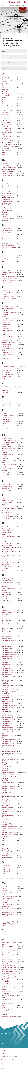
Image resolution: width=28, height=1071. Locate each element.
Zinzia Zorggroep (7, 961)
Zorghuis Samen (6, 983)
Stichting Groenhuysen (8, 670)
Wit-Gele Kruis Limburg (8, 898)
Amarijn (4, 97)
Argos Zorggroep (7, 110)
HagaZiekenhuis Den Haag (9, 312)
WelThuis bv (5, 890)
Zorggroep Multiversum (8, 973)
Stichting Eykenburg (7, 668)
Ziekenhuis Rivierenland (8, 957)
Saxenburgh (5, 610)
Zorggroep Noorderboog (9, 976)
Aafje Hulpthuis (6, 78)
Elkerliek (4, 255)
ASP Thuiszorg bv (7, 112)
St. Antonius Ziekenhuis (8, 632)
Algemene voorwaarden (7, 1063)
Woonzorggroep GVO (8, 922)
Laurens (4, 413)
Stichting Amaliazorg (8, 644)
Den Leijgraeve (6, 237)
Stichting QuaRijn (7, 749)
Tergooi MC (5, 849)
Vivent (4, 876)
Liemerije (4, 425)
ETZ (3, 262)
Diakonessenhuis (6, 243)
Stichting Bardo (6, 646)
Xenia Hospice (6, 934)
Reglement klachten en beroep (8, 1059)
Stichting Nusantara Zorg (9, 729)
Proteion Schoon (6, 527)
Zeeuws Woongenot (7, 946)
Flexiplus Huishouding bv (9, 272)
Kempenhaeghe (6, 401)
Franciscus (5, 274)
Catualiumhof (6, 192)
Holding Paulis (6, 334)
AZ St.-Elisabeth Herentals (9, 146)
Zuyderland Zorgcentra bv (9, 1016)
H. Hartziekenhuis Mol (8, 306)
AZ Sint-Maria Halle (7, 142)
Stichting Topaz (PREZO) (9, 777)
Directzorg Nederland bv (9, 247)
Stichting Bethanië (7, 648)
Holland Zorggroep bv (8, 336)
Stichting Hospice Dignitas (9, 687)
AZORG (4, 155)
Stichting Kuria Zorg (7, 723)
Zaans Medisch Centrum (9, 942)
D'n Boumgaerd (6, 228)
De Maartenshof (6, 232)
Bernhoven (5, 163)
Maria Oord (5, 444)
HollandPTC (5, 338)
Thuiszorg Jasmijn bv (8, 851)
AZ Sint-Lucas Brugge (8, 140)
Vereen (4, 867)
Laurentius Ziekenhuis (8, 415)
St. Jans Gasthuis (7, 636)
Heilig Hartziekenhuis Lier (9, 318)
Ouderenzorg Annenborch (9, 516)
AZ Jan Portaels (6, 124)
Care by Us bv (6, 184)
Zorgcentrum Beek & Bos (9, 967)
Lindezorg (5, 428)
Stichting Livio (6, 725)
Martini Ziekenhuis (7, 446)
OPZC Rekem (5, 514)
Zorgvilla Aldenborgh (8, 1003)
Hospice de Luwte (7, 340)
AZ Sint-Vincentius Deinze (9, 144)
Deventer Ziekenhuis (7, 239)
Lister (3, 430)
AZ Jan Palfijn (6, 122)
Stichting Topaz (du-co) (8, 774)
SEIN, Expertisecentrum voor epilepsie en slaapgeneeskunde (8, 614)
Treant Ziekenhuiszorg (8, 857)
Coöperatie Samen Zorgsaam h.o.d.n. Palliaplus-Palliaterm (8, 203)
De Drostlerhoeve (7, 230)
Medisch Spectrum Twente (9, 464)
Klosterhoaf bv (6, 405)
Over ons (3, 5)
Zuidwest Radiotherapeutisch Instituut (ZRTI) (7, 1009)
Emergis (4, 258)
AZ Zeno (4, 153)
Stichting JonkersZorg (8, 715)
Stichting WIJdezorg (8, 782)
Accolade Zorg (6, 84)
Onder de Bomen (7, 512)
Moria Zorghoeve (7, 472)
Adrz (3, 86)
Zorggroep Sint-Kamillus (9, 978)
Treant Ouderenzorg (7, 855)
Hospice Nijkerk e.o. (7, 352)
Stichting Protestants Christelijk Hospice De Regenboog (8, 745)
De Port (4, 235)
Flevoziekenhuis (6, 270)
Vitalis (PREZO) (6, 872)
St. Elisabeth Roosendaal (9, 634)
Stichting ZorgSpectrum (9, 832)
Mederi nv (5, 458)
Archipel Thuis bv (7, 108)
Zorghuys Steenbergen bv (9, 986)
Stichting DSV (6, 662)
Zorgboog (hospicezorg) (8, 965)
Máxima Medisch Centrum (9, 448)
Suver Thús (5, 838)
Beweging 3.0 (6, 165)
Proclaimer (3, 1050)
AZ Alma (4, 120)
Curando (4, 216)
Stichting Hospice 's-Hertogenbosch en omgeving (7, 681)
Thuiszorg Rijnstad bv (8, 853)
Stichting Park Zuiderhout (9, 739)
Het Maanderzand (7, 328)
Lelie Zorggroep (6, 421)
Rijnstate (4, 598)
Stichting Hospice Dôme (8, 690)
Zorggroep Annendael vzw (9, 971)
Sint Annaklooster (7, 618)
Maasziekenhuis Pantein (9, 440)
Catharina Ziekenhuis (8, 186)
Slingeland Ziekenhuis (8, 624)
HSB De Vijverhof (7, 354)
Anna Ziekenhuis (6, 102)
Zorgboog (5, 963)
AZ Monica (5, 126)
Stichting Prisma (6, 741)
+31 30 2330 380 (6, 1038)
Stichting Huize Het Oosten (9, 705)
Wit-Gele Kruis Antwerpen (9, 896)
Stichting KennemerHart (9, 719)
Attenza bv (5, 118)
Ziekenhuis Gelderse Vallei (9, 955)
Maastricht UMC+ (7, 438)
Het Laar (4, 326)
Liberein (4, 423)
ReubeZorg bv (6, 592)
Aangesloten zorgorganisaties (17, 5)
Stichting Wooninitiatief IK (9, 786)
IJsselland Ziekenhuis (8, 366)
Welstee (4, 888)
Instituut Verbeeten (7, 374)
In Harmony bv (6, 372)
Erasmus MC (5, 260)
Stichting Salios (6, 757)
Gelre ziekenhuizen (7, 290)
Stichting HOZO (6, 703)
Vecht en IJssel (6, 865)
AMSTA (4, 99)
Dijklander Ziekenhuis (8, 245)
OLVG (3, 506)
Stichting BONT (6, 650)
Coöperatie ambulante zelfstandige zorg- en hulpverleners (8, 197)
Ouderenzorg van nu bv (8, 518)
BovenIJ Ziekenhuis (7, 173)
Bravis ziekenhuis (7, 175)
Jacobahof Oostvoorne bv (9, 386)
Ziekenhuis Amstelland (8, 951)
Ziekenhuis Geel (6, 953)
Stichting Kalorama (7, 717)
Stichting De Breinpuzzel (9, 652)
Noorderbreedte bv (7, 486)
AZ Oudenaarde (6, 128)
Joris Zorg (5, 392)
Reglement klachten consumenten (9, 1056)
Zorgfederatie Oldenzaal (9, 969)
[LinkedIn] (2, 1043)
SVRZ (3, 840)
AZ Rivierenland (6, 130)
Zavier (4, 944)
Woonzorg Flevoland (8, 912)
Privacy (3, 1053)
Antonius (4, 104)
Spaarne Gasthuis (7, 626)
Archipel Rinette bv (7, 106)
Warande (4, 886)
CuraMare (5, 214)
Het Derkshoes (6, 324)
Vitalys (4, 874)
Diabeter (4, 241)
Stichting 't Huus (6, 638)
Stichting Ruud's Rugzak (9, 751)
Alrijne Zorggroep (7, 91)
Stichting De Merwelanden (9, 654)
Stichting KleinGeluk (7, 721)
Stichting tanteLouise (8, 772)
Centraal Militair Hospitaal (9, 194)
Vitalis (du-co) (6, 870)
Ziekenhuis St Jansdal (8, 959)
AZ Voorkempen (6, 150)
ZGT (3, 948)
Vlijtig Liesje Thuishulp (8, 878)
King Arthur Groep (7, 403)
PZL (3, 570)
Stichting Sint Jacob (7, 766)
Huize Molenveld (6, 358)
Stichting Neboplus (7, 727)
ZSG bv (4, 1005)
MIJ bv (4, 466)
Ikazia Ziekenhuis (6, 370)
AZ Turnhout (5, 148)
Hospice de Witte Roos (8, 342)
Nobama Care (6, 484)
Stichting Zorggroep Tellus (9, 826)
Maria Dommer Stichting (9, 442)
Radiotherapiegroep (7, 582)
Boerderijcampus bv (7, 171)
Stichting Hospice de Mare (9, 685)
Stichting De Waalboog (8, 656)
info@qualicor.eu (5, 1033)
